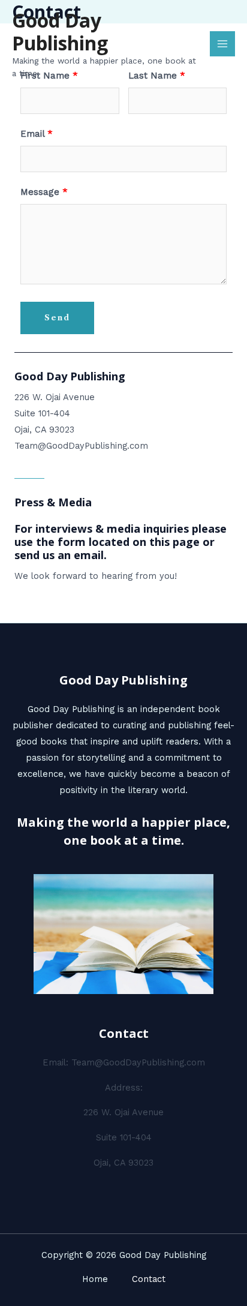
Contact (148, 1279)
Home (95, 1279)
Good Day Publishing (60, 31)
